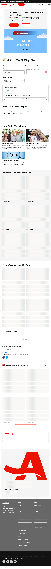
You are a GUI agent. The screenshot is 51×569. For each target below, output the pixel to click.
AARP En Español (37, 505)
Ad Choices (4, 558)
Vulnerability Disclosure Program (37, 556)
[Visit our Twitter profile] (7, 357)
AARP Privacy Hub (11, 553)
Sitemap (4, 553)
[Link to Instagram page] (11, 561)
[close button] (45, 10)
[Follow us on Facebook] (3, 357)
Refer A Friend (37, 511)
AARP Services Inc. (38, 527)
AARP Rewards (21, 514)
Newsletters (36, 508)
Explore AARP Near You (32, 69)
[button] (45, 4)
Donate (19, 505)
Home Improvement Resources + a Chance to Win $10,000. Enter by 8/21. (16, 1)
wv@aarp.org (9, 93)
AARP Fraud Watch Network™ (11, 160)
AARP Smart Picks (22, 517)
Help (42, 4)
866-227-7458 (9, 90)
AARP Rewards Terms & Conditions (10, 556)
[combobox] (37, 72)
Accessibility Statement (30, 553)
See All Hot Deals (8, 439)
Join (14, 25)
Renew (25, 25)
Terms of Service (20, 553)
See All (45, 365)
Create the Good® (7, 143)
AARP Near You (21, 521)
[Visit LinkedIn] (15, 561)
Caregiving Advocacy (32, 143)
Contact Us (36, 502)
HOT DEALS (7, 434)
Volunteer (20, 508)
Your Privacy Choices (13, 558)
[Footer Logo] (9, 503)
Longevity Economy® (22, 545)
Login (37, 4)
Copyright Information (23, 556)
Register (32, 4)
